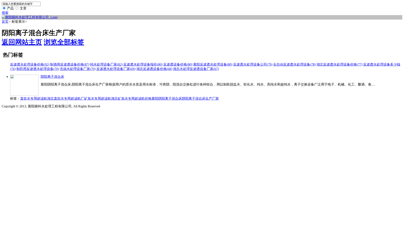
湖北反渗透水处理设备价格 (339, 64)
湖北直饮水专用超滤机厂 (65, 98)
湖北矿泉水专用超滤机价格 (131, 98)
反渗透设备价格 (177, 64)
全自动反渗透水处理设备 (294, 64)
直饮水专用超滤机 (33, 98)
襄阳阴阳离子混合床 (167, 98)
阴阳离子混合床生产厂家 (200, 98)
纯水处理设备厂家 (106, 64)
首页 (5, 21)
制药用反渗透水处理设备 (37, 69)
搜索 (5, 13)
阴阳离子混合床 (52, 76)
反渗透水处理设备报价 (142, 64)
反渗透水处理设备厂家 (116, 69)
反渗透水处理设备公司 (252, 64)
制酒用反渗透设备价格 (69, 64)
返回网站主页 (22, 42)
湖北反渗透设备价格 (154, 69)
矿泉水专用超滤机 (97, 98)
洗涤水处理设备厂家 (78, 69)
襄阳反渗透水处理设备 (212, 64)
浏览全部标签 (64, 42)
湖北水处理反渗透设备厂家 (196, 69)
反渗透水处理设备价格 (29, 64)
